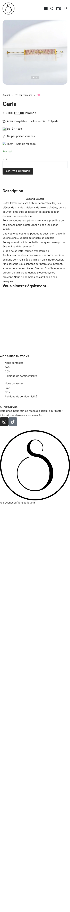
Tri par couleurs (23, 95)
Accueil (6, 95)
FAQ (7, 367)
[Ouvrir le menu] (46, 8)
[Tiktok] (12, 421)
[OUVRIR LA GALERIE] (35, 52)
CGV (7, 371)
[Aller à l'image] (33, 77)
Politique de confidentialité (21, 376)
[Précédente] (9, 52)
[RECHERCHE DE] (52, 8)
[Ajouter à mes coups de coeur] (6, 177)
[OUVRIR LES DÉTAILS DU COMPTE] (65, 8)
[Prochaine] (61, 52)
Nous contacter (14, 362)
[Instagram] (4, 421)
